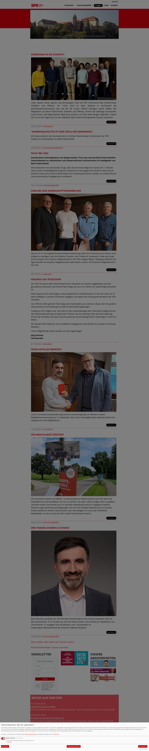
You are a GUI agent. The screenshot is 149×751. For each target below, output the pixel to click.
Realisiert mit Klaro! (143, 749)
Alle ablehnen (5, 746)
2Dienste (8, 742)
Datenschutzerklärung (30, 734)
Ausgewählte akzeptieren (73, 746)
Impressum (56, 734)
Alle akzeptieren (143, 746)
